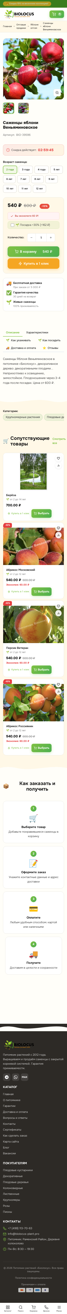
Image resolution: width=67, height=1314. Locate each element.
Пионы (7, 1212)
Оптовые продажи (21, 26)
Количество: (16, 237)
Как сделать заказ (15, 1135)
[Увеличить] (57, 92)
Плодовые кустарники (18, 1170)
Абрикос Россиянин (19, 726)
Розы (6, 1206)
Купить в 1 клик (20, 513)
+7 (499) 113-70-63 (20, 1228)
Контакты (9, 1124)
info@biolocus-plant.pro (23, 1234)
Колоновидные (13, 1188)
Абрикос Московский (20, 570)
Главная (7, 26)
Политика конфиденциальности (33, 1277)
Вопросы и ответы (15, 1118)
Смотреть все (59, 441)
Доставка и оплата (15, 1112)
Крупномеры (11, 1200)
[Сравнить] (58, 465)
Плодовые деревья (15, 1182)
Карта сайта (11, 1141)
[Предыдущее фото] (10, 69)
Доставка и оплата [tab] (21, 348)
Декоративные (13, 1176)
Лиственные (11, 1194)
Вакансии (9, 1153)
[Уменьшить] (31, 237)
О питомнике (11, 1100)
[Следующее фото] (57, 69)
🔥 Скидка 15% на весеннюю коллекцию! (27, 3)
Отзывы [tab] (50, 348)
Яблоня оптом (34, 26)
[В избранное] (58, 458)
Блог (6, 1147)
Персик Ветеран (17, 648)
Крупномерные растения (23, 417)
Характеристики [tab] (37, 332)
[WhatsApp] (15, 1077)
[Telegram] (6, 1077)
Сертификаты (12, 1130)
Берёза (11, 495)
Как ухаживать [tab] (18, 340)
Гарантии (9, 1106)
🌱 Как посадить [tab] (49, 340)
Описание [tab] (13, 332)
